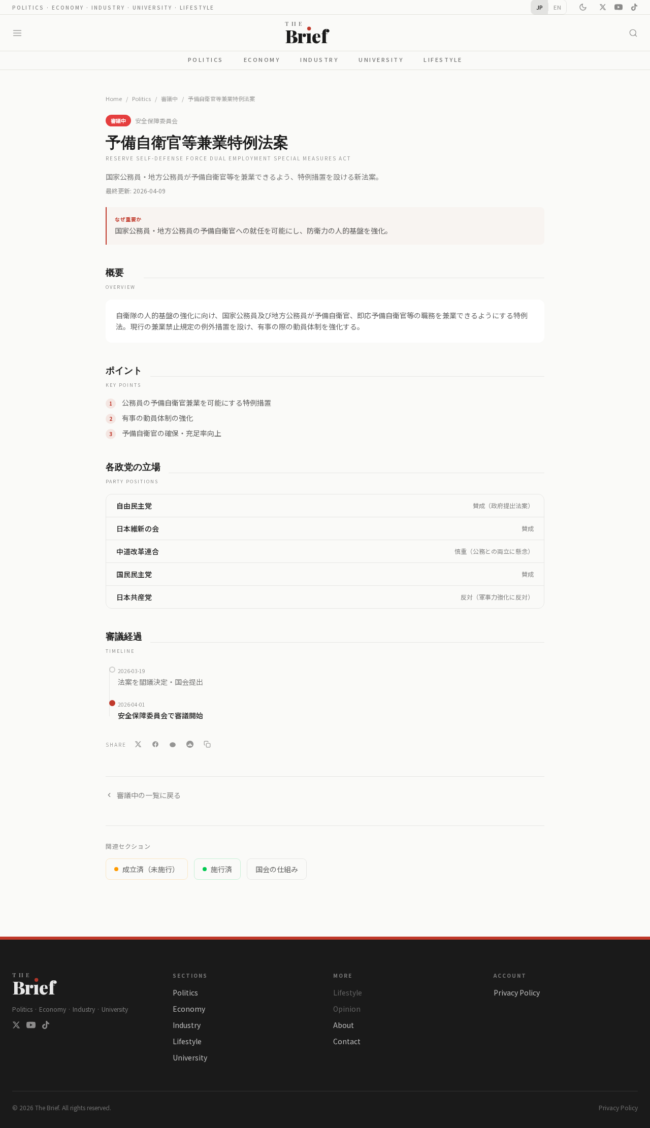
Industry (319, 59)
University (381, 59)
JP (539, 7)
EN (557, 7)
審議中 (169, 98)
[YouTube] (618, 7)
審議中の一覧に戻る (149, 795)
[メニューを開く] (17, 33)
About (343, 1025)
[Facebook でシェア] (155, 744)
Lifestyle (443, 59)
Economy (262, 59)
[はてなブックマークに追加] (190, 744)
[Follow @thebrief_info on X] (16, 1025)
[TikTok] (634, 7)
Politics (205, 59)
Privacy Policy (517, 992)
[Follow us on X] (602, 7)
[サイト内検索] (633, 33)
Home (114, 98)
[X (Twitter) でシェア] (138, 744)
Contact (347, 1041)
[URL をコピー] (207, 744)
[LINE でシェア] (172, 744)
